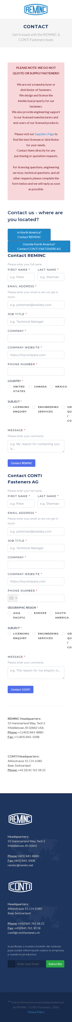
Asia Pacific (19, 615)
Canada (40, 386)
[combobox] (13, 598)
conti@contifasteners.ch (24, 932)
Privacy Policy (36, 1012)
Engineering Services (48, 409)
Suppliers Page (44, 134)
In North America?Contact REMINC (29, 234)
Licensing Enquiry (21, 409)
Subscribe (55, 964)
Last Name (48, 269)
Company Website (25, 347)
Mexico (61, 386)
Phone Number (22, 364)
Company (17, 331)
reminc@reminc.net (20, 865)
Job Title (17, 314)
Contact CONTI (20, 689)
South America (62, 615)
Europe (40, 612)
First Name (19, 269)
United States (19, 389)
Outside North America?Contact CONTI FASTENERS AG (39, 246)
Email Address (22, 286)
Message (16, 430)
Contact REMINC (21, 463)
